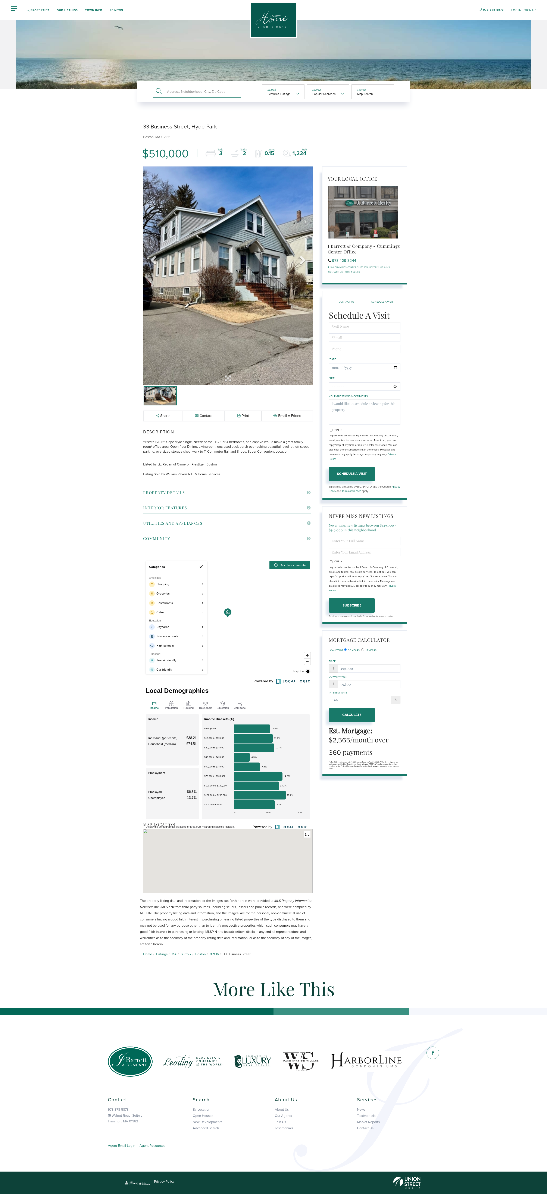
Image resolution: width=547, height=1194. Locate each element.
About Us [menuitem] (282, 1109)
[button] (159, 91)
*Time (332, 378)
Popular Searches (324, 94)
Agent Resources (152, 1146)
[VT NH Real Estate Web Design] (407, 1183)
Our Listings (67, 10)
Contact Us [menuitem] (365, 1128)
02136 (214, 954)
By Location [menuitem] (201, 1109)
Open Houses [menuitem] (203, 1116)
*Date (332, 359)
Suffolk (186, 954)
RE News (116, 10)
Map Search (365, 94)
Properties (39, 10)
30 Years (353, 650)
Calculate (351, 715)
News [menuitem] (361, 1109)
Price (332, 661)
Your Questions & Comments (348, 396)
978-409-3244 (344, 260)
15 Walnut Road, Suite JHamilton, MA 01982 (125, 1118)
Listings (162, 954)
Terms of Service (351, 491)
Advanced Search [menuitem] (206, 1128)
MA (174, 954)
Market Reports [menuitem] (368, 1122)
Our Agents (352, 272)
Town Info (93, 10)
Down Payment (339, 676)
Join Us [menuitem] (280, 1122)
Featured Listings (279, 94)
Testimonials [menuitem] (284, 1128)
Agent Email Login (121, 1146)
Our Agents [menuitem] (283, 1116)
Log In (516, 10)
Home (147, 954)
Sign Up (530, 10)
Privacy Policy (164, 1181)
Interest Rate (338, 692)
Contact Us (335, 272)
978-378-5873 (493, 10)
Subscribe (352, 605)
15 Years (370, 650)
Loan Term (336, 650)
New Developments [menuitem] (207, 1122)
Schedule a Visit (382, 301)
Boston (200, 954)
